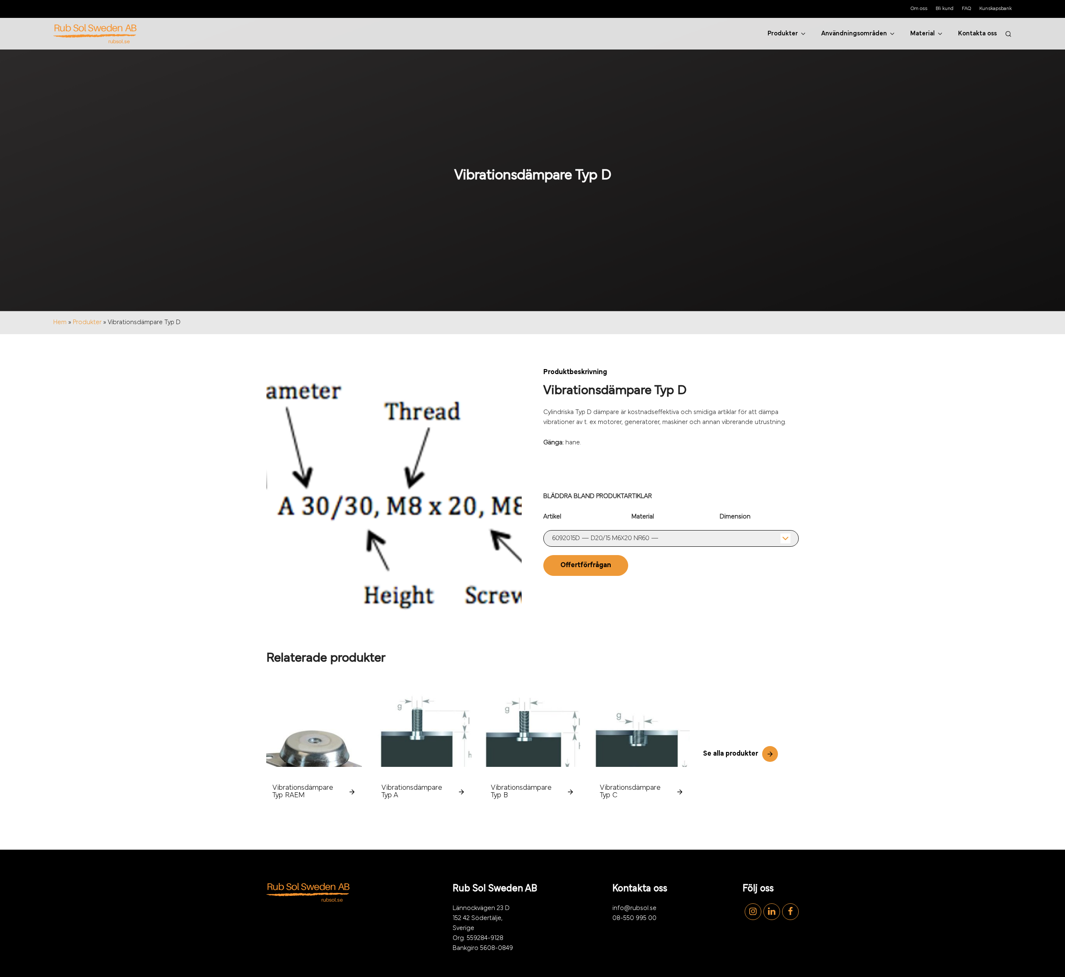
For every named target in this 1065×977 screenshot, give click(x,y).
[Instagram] (752, 911)
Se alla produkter (730, 754)
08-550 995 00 (634, 918)
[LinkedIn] (770, 911)
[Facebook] (789, 911)
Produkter (87, 322)
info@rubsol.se (634, 908)
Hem (60, 322)
